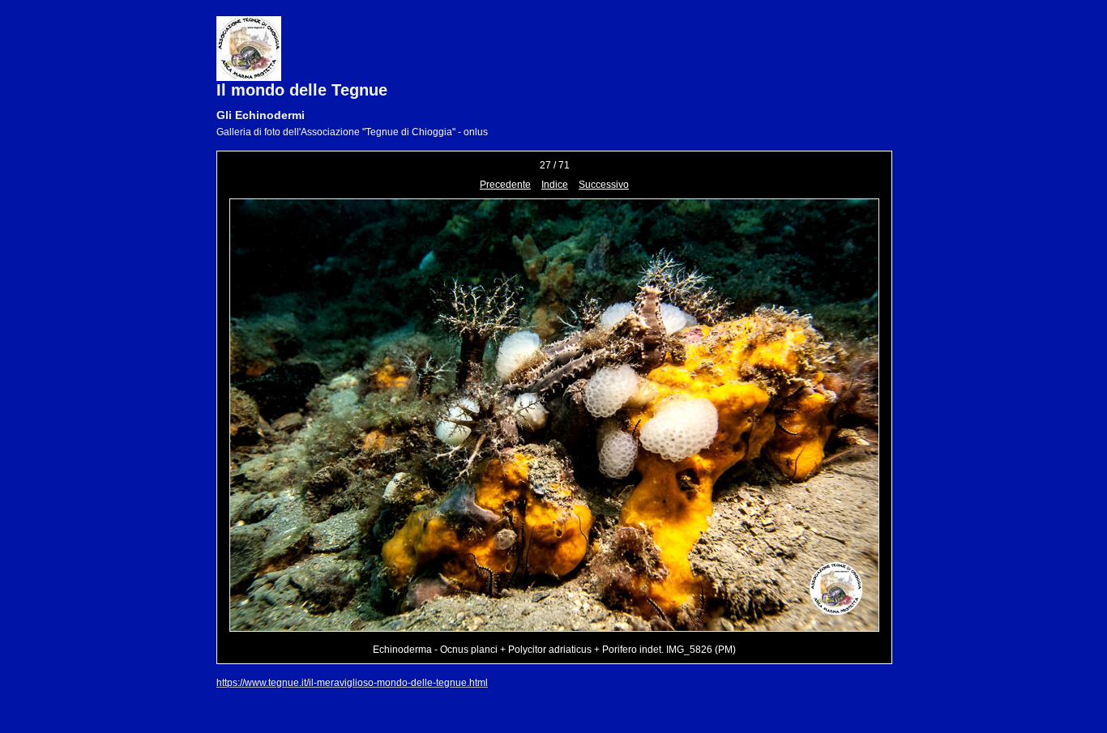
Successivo (604, 184)
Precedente (505, 184)
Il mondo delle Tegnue (301, 90)
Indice (554, 184)
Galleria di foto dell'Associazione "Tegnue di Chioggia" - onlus (352, 132)
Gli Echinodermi (260, 115)
